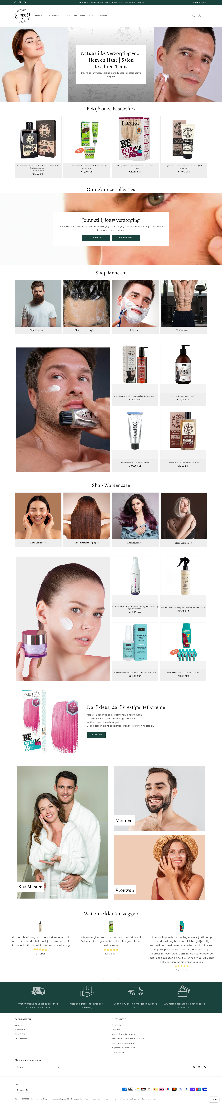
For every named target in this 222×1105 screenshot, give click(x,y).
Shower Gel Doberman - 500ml (183, 396)
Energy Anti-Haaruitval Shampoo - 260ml (183, 462)
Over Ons (116, 1025)
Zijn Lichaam (182, 330)
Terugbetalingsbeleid (60, 1099)
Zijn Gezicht (36, 330)
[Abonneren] (58, 1067)
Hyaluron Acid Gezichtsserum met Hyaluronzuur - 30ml (135, 673)
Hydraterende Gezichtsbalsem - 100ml (135, 462)
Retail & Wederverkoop (123, 1043)
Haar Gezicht (36, 542)
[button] (40, 15)
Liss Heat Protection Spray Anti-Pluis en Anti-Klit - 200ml (183, 608)
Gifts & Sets (20, 1034)
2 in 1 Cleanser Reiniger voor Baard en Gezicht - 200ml (135, 396)
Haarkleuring (134, 542)
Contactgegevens (149, 1099)
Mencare (96, 237)
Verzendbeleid (112, 1099)
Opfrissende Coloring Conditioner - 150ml (183, 673)
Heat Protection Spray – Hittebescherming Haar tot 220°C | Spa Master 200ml (135, 608)
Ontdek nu (96, 734)
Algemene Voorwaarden (123, 1047)
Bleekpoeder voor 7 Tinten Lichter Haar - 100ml (135, 166)
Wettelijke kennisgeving (129, 1099)
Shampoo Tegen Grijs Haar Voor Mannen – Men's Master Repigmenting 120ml (38, 167)
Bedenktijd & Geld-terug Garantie (128, 1039)
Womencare (125, 237)
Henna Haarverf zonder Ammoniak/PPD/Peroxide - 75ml (86, 166)
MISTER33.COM (27, 1099)
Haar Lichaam (182, 542)
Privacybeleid (118, 1052)
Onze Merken (21, 1039)
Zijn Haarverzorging (85, 330)
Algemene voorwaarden (94, 1099)
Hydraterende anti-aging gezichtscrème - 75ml (184, 166)
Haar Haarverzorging (85, 542)
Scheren (134, 330)
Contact (116, 1030)
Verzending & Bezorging (123, 1034)
